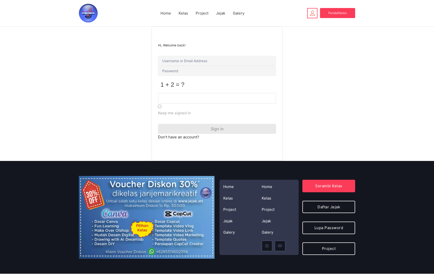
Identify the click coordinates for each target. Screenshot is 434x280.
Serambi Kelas (328, 185)
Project (202, 13)
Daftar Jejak (328, 207)
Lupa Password (328, 227)
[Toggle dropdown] (312, 13)
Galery (238, 13)
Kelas (183, 13)
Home (165, 13)
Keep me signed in (174, 113)
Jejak (220, 13)
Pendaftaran (337, 13)
